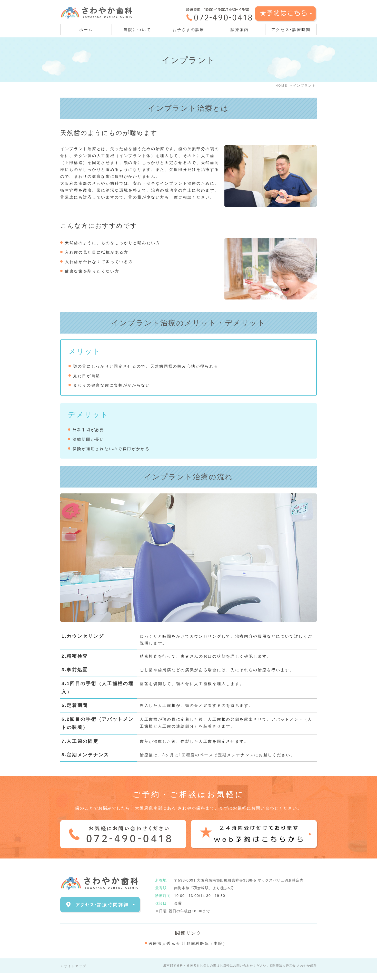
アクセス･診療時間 (290, 29)
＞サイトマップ (73, 966)
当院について (137, 29)
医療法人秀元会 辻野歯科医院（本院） (187, 943)
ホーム (86, 29)
